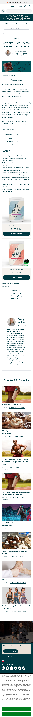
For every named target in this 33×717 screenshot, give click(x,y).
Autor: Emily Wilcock (20, 53)
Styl (26, 23)
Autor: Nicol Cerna (17, 557)
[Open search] (3, 11)
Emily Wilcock (23, 321)
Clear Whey (15, 135)
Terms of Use (19, 700)
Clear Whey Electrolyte (16, 225)
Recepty (15, 32)
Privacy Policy (10, 700)
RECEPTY (17, 38)
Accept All (16, 713)
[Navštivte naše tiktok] (11, 668)
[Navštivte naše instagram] (3, 668)
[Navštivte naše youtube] (15, 668)
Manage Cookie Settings (16, 704)
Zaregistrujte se (10, 651)
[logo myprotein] (16, 6)
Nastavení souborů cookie (10, 657)
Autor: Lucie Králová (18, 583)
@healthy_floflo (16, 80)
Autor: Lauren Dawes (17, 436)
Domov (5, 32)
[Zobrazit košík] (29, 6)
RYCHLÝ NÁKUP (18, 233)
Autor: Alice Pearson (17, 408)
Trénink (7, 23)
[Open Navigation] (3, 6)
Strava (17, 23)
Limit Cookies (16, 709)
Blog (10, 32)
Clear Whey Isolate (16, 269)
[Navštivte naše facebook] (7, 668)
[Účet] (25, 6)
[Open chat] (23, 668)
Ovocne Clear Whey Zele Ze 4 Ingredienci (15, 33)
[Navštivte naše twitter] (19, 668)
